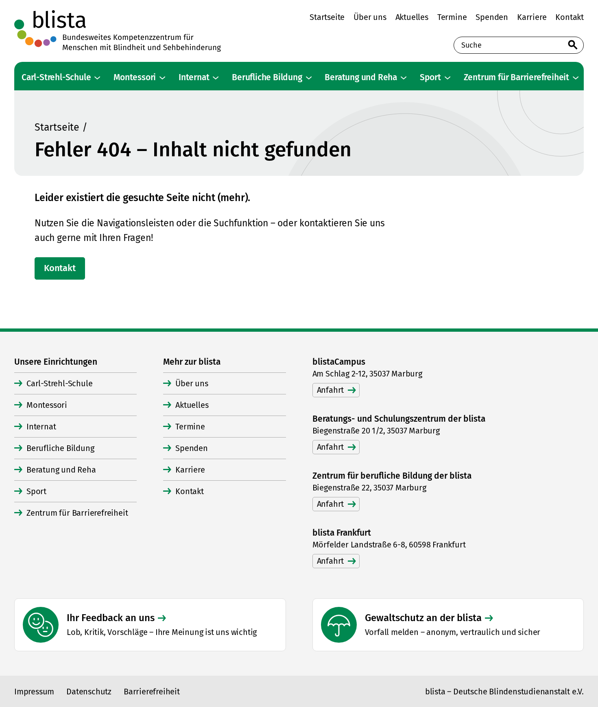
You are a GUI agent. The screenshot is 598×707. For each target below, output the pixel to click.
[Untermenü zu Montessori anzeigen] (162, 77)
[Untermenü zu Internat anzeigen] (215, 77)
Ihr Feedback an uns (111, 618)
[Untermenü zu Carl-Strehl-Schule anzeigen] (97, 77)
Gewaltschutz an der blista (423, 618)
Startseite (57, 127)
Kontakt (60, 268)
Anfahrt (330, 390)
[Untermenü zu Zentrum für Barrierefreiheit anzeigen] (575, 77)
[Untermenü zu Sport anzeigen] (447, 77)
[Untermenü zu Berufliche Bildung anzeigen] (309, 77)
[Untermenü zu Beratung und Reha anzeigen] (403, 77)
